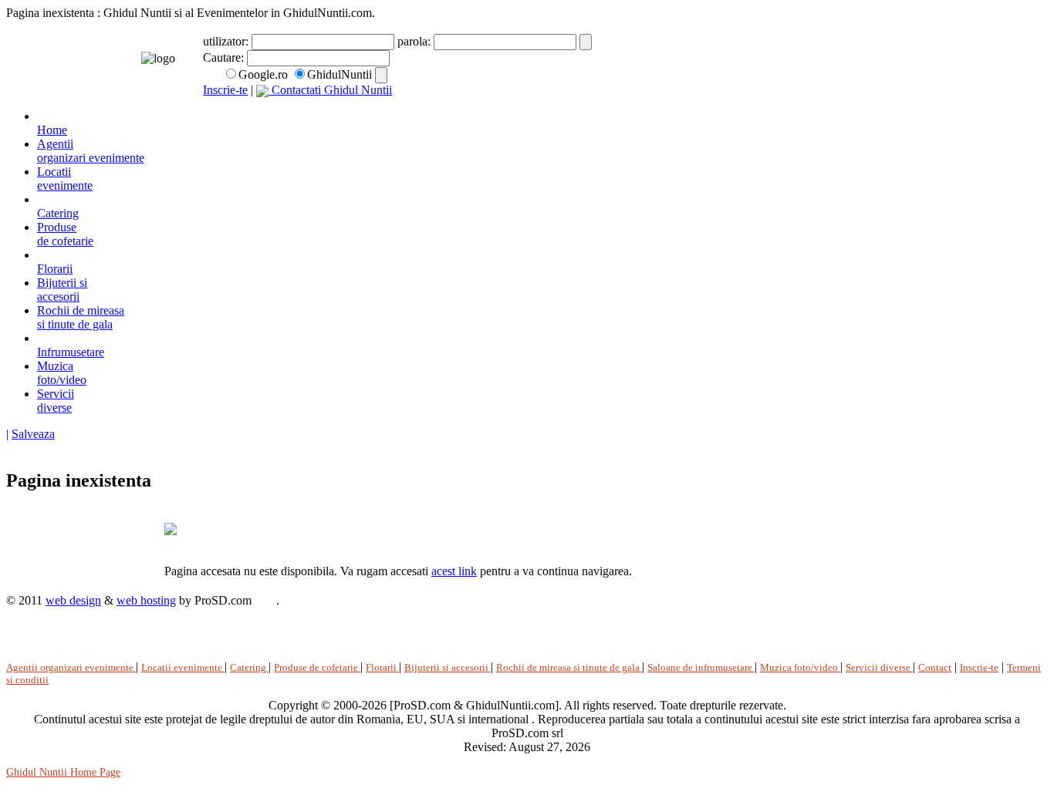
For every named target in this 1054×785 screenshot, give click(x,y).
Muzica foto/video (800, 667)
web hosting (146, 600)
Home (52, 129)
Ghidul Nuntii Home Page (63, 772)
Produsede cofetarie (65, 234)
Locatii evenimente (183, 667)
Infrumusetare (70, 352)
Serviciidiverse (55, 400)
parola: (415, 41)
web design (73, 600)
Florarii (55, 268)
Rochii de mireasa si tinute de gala (80, 317)
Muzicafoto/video (61, 372)
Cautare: (225, 57)
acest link (454, 571)
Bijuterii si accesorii (447, 667)
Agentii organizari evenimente (71, 667)
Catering (58, 213)
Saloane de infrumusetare (701, 667)
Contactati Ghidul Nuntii (330, 89)
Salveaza (33, 433)
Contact (934, 667)
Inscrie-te (225, 89)
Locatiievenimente (65, 178)
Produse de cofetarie (317, 667)
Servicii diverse (879, 667)
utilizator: (227, 41)
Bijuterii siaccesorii (62, 289)
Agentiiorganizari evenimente (90, 150)
